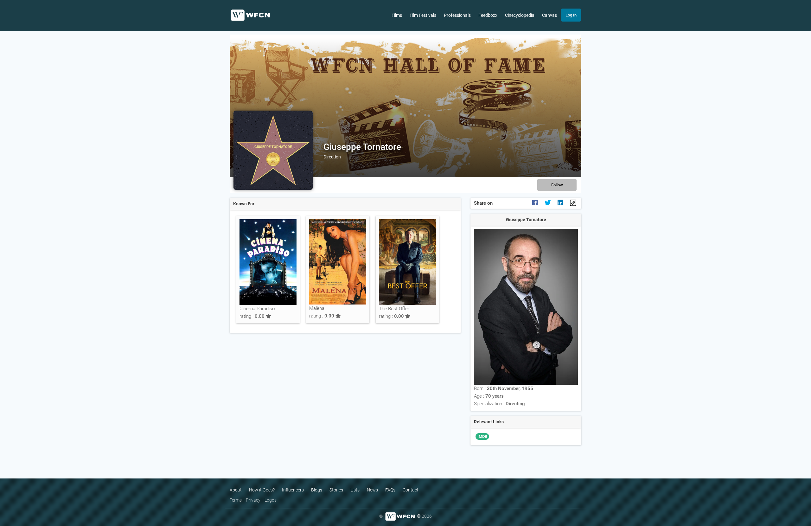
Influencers (293, 489)
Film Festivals (423, 15)
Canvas (549, 15)
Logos (271, 500)
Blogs (316, 489)
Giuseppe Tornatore (362, 147)
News (372, 489)
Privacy (253, 500)
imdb (482, 436)
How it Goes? (262, 489)
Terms (236, 500)
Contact (410, 489)
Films (397, 15)
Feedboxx (487, 15)
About (236, 489)
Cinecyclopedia (519, 15)
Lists (355, 489)
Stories (336, 489)
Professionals (457, 15)
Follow (557, 185)
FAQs (390, 489)
